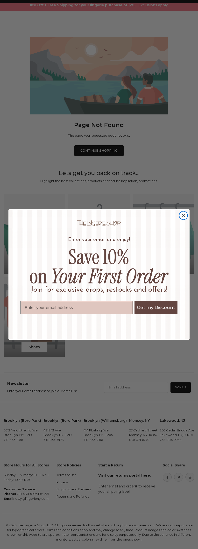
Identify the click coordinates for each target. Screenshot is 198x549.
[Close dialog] (183, 215)
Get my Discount (156, 307)
